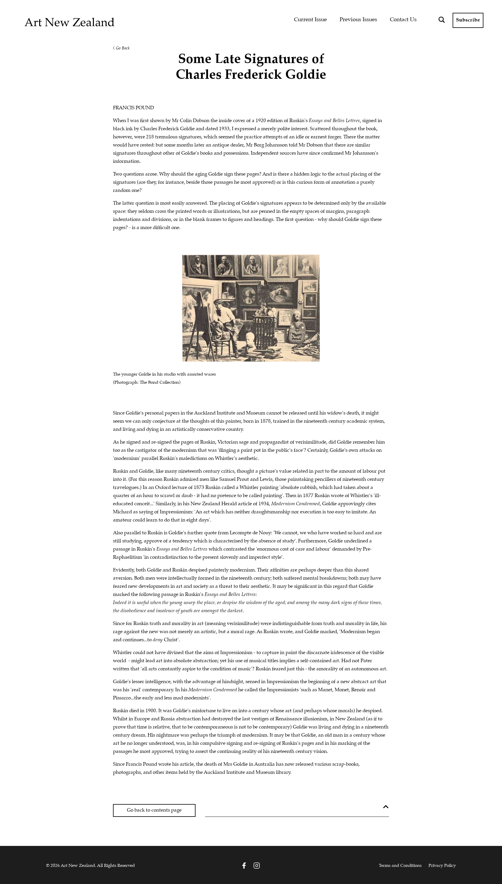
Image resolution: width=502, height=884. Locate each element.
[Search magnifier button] (442, 20)
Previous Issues (358, 20)
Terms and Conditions (400, 865)
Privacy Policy (442, 865)
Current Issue (310, 20)
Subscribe (468, 20)
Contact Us (403, 20)
